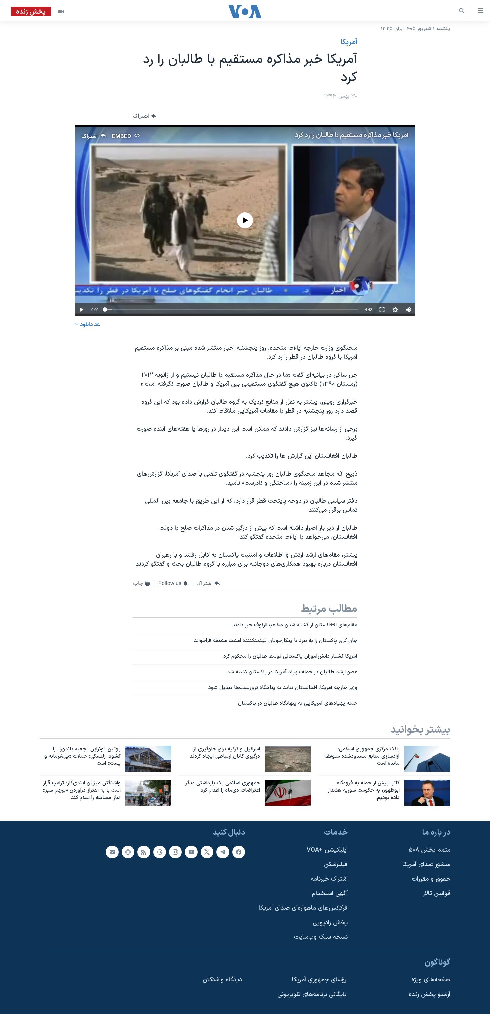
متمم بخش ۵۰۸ (429, 850)
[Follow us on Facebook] (238, 852)
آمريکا (349, 42)
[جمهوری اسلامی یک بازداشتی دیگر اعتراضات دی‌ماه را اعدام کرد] (288, 793)
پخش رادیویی (330, 922)
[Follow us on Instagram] (175, 852)
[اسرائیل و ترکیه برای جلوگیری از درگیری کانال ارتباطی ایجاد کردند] (288, 759)
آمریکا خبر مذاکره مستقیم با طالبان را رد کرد (352, 135)
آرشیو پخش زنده (429, 994)
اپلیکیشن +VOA (327, 850)
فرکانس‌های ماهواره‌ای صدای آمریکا (303, 908)
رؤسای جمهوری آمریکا (319, 980)
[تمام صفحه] (382, 309)
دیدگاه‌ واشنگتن (222, 980)
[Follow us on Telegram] (222, 852)
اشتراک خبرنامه (329, 879)
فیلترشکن (336, 864)
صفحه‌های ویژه (430, 980)
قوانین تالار (436, 893)
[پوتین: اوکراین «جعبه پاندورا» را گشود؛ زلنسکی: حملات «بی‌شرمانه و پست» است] (148, 759)
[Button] (144, 116)
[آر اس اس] (143, 852)
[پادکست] (128, 852)
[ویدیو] (61, 12)
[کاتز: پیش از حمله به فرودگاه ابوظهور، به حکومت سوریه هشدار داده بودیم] (427, 793)
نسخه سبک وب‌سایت (321, 937)
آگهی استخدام (330, 893)
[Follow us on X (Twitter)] (207, 852)
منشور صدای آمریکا (426, 864)
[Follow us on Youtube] (191, 852)
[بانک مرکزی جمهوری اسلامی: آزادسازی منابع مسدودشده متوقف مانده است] (427, 759)
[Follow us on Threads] (159, 852)
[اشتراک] (112, 852)
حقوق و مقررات (431, 879)
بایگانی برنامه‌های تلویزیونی (311, 994)
